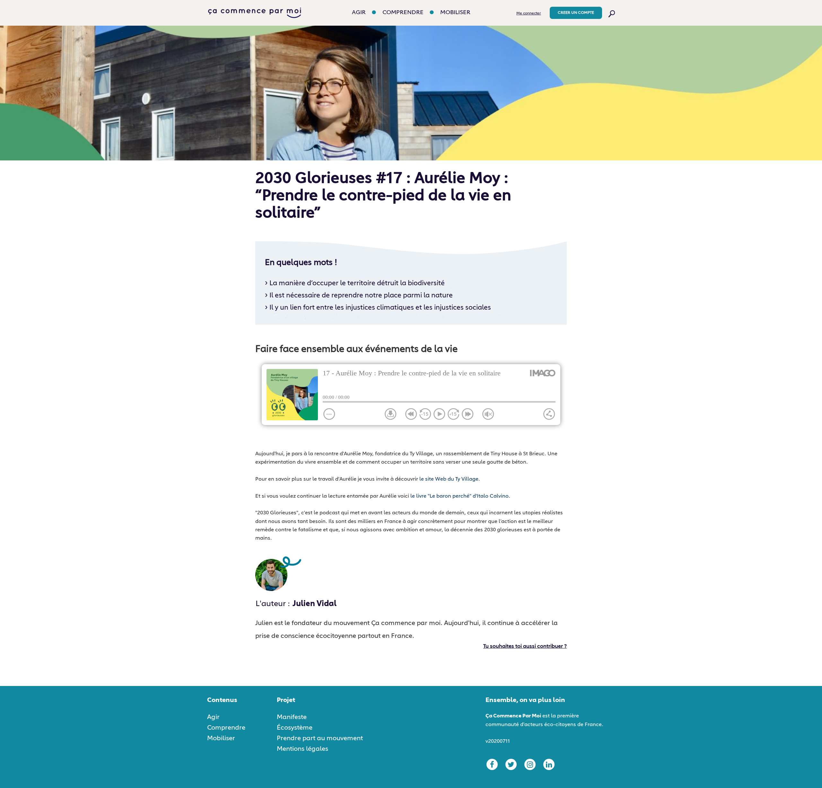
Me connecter (528, 13)
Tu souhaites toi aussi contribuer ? (525, 646)
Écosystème (294, 727)
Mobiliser (455, 12)
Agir (359, 12)
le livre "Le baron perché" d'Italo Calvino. (460, 496)
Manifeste (292, 717)
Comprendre (403, 12)
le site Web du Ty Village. (449, 479)
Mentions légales (302, 749)
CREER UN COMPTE (576, 13)
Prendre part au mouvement (320, 738)
